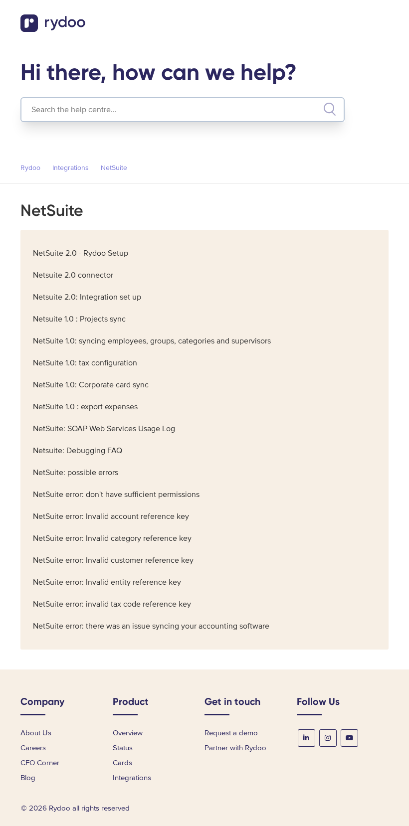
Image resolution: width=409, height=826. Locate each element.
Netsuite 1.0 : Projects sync (79, 319)
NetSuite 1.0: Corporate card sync (91, 385)
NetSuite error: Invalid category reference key (112, 538)
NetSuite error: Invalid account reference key (111, 516)
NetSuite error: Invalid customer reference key (113, 560)
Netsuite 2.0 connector (73, 275)
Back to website (356, 25)
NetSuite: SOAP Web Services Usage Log (104, 429)
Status (123, 747)
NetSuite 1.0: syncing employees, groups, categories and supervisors (152, 341)
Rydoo (30, 168)
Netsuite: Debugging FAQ (77, 451)
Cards (122, 762)
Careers (33, 747)
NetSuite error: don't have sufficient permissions (116, 494)
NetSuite (114, 168)
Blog (27, 777)
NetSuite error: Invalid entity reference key (107, 582)
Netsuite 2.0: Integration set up (87, 297)
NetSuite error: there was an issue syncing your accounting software (151, 626)
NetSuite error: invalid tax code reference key (112, 604)
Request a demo (231, 732)
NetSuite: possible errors (75, 473)
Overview (128, 732)
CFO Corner (39, 762)
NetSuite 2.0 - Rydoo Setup (80, 253)
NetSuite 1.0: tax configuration (85, 363)
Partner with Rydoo (235, 747)
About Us (35, 732)
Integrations (70, 168)
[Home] (54, 29)
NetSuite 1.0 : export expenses (85, 407)
